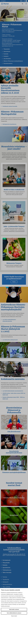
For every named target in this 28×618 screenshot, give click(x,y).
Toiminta (5, 577)
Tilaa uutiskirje (6, 587)
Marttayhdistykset (7, 584)
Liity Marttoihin (7, 58)
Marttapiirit (5, 582)
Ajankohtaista (7, 51)
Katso (14, 282)
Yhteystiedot (7, 49)
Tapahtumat (6, 579)
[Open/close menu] (26, 4)
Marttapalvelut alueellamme (9, 124)
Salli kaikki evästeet (14, 609)
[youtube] (26, 0)
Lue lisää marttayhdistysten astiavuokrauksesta (9, 320)
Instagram (6, 56)
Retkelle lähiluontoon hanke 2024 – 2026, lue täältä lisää (14, 398)
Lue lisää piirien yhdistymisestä (10, 340)
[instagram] (24, 0)
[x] (22, 0)
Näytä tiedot (14, 616)
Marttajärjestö (6, 560)
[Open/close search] (22, 4)
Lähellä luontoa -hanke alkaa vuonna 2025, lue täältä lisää (14, 394)
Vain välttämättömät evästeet (14, 613)
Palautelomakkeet (8, 63)
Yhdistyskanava (7, 570)
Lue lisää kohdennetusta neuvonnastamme (13, 391)
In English (3, 1)
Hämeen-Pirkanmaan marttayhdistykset (13, 61)
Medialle (5, 565)
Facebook (6, 54)
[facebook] (21, 0)
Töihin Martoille (7, 572)
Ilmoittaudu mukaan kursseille (10, 106)
